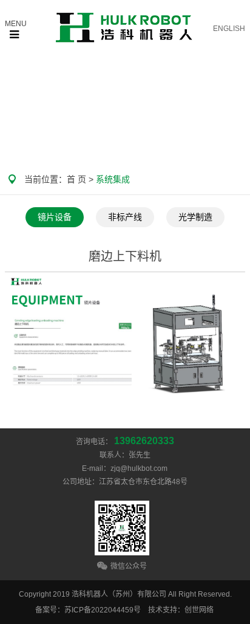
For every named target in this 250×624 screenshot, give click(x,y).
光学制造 (195, 217)
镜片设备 (55, 217)
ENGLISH (229, 28)
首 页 (76, 179)
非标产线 (125, 217)
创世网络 (199, 610)
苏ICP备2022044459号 (102, 610)
